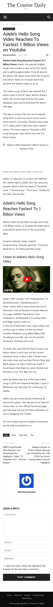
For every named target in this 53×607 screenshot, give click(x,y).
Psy (31, 435)
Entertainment (17, 24)
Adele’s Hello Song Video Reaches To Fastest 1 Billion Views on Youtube (26, 42)
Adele (13, 435)
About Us (18, 595)
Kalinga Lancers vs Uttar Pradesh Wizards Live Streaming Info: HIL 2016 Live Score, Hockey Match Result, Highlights (38, 455)
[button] (5, 17)
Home (5, 24)
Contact (27, 595)
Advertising (26, 598)
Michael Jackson (9, 55)
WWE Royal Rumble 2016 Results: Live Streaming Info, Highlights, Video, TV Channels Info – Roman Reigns (14, 455)
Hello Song (23, 435)
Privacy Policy (38, 595)
